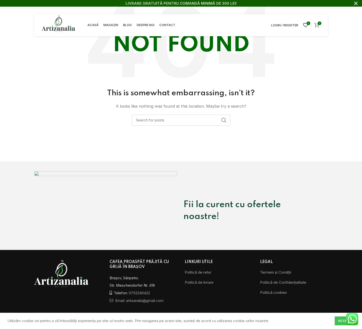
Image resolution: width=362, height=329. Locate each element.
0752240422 (139, 293)
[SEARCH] (223, 120)
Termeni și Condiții (275, 272)
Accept (344, 321)
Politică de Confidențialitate (283, 282)
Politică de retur (198, 272)
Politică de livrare (199, 282)
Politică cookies (273, 292)
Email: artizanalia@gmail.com (139, 300)
